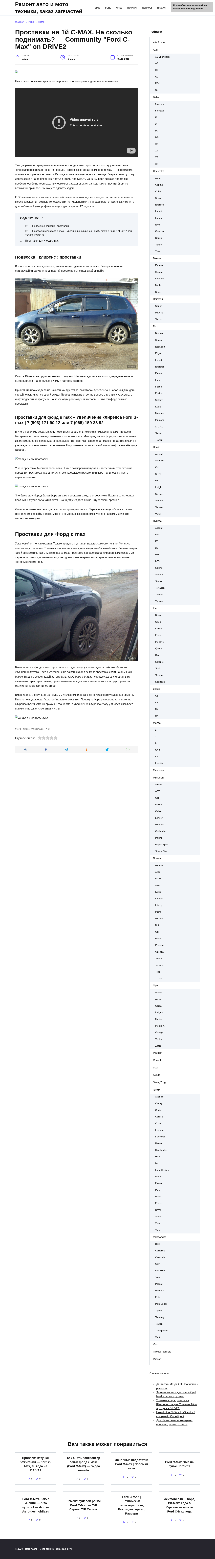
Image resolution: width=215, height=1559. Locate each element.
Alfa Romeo (159, 42)
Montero (159, 824)
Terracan (160, 588)
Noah (158, 1176)
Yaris (157, 1230)
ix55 (157, 561)
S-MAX (159, 426)
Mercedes (158, 770)
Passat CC (160, 1290)
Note (157, 925)
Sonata (159, 574)
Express (159, 204)
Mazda (157, 722)
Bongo (158, 615)
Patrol (158, 938)
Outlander (160, 831)
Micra (158, 912)
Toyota (156, 1089)
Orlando (159, 231)
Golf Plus (160, 1270)
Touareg (159, 1317)
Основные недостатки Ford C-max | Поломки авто (131, 1464)
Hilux (157, 1156)
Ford (108, 8)
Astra (158, 999)
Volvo (156, 1344)
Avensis (159, 1096)
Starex (158, 581)
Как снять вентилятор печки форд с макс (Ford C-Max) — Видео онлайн (83, 1464)
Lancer (159, 818)
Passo (158, 1183)
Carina (158, 1110)
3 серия (159, 104)
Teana (158, 958)
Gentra (159, 272)
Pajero (158, 838)
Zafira (158, 1046)
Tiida (157, 972)
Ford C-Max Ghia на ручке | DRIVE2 (179, 1464)
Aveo (158, 178)
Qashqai (159, 952)
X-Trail (158, 978)
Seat (155, 1067)
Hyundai (132, 8)
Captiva (159, 185)
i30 (156, 541)
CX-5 (158, 750)
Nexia (158, 292)
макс (27, 728)
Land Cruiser (162, 1170)
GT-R (158, 878)
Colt (157, 798)
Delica (158, 804)
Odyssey (159, 494)
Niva (157, 224)
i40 (156, 548)
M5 (157, 137)
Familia (159, 763)
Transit (158, 440)
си (49, 728)
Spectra (159, 675)
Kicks (158, 892)
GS (157, 696)
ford (19, 728)
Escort (158, 360)
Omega (159, 1032)
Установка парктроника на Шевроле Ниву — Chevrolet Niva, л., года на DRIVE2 (176, 1404)
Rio (157, 655)
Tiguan (158, 1310)
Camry (158, 1103)
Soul (157, 668)
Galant (158, 811)
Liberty (158, 905)
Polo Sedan (161, 1304)
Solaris (158, 568)
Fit (156, 480)
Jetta (157, 1277)
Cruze (158, 198)
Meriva (158, 1019)
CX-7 (158, 756)
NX (156, 709)
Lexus (156, 688)
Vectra (158, 1039)
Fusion (158, 393)
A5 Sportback (162, 57)
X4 (156, 150)
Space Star (161, 851)
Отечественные (162, 1351)
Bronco (159, 333)
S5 (156, 90)
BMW (97, 8)
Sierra (158, 433)
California (160, 1250)
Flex (157, 380)
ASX (157, 791)
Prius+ (158, 1203)
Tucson (159, 601)
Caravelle (160, 1257)
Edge (158, 353)
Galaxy (159, 400)
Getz (157, 534)
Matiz (158, 285)
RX (156, 716)
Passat (158, 1284)
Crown (158, 1123)
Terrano (159, 965)
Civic (157, 467)
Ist (156, 1163)
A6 (156, 63)
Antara (158, 992)
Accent (158, 528)
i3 (156, 117)
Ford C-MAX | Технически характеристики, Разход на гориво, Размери (131, 1505)
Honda (156, 447)
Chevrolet (158, 171)
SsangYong (159, 1082)
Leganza (159, 278)
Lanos (158, 218)
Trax (157, 251)
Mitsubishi (158, 777)
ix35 (157, 554)
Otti (157, 932)
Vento (158, 1337)
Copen (158, 306)
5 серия (159, 110)
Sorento (159, 662)
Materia (159, 312)
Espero (159, 265)
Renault (147, 8)
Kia (155, 608)
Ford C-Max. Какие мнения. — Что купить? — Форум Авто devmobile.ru (35, 1505)
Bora (157, 1244)
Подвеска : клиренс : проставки (50, 226)
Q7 (156, 77)
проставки (38, 728)
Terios (158, 319)
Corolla (159, 1116)
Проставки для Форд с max (41, 240)
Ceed (158, 622)
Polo (157, 1297)
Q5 (156, 70)
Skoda (156, 1074)
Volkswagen (159, 1236)
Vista (157, 1223)
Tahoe (158, 244)
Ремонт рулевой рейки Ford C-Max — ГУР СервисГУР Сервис (84, 1505)
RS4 (157, 83)
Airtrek (158, 784)
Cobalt (158, 191)
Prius (158, 1196)
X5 (156, 157)
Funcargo (160, 1136)
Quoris (158, 648)
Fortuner (159, 1130)
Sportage (160, 682)
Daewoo (157, 258)
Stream (159, 500)
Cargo (158, 340)
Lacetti (158, 211)
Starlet (158, 1216)
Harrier (159, 1143)
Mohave (159, 642)
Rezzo (158, 238)
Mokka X (159, 1026)
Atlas (157, 872)
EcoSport (160, 347)
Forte (158, 635)
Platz (157, 1190)
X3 (156, 144)
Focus (158, 386)
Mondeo (159, 413)
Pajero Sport (161, 844)
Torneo (159, 507)
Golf (157, 1264)
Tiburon (159, 594)
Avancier (159, 460)
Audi (155, 49)
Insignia (159, 1012)
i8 (156, 124)
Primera (159, 945)
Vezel (158, 514)
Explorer (159, 366)
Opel (119, 8)
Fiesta (158, 373)
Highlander (161, 1150)
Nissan (161, 8)
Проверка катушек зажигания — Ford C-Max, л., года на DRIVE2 (35, 1464)
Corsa (158, 1006)
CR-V (158, 474)
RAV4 (158, 1210)
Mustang (159, 420)
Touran (159, 1324)
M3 (157, 130)
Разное (157, 1359)
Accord (159, 454)
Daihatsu (158, 298)
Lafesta (159, 898)
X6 (156, 164)
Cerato (158, 628)
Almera (159, 865)
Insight (158, 487)
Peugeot (157, 1052)
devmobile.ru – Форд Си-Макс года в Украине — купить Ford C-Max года (179, 1505)
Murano (159, 918)
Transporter (161, 1330)
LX (156, 702)
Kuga (158, 406)
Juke (157, 885)
